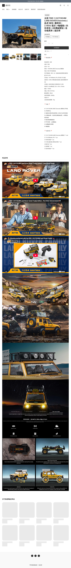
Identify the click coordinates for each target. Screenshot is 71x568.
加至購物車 (56, 47)
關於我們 (33, 9)
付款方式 (20, 9)
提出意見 (40, 564)
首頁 (3, 9)
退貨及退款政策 (41, 9)
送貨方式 (27, 9)
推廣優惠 (14, 9)
